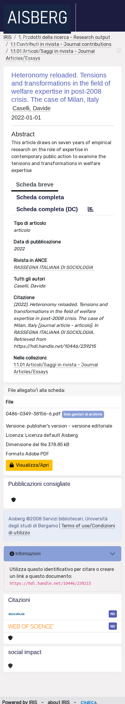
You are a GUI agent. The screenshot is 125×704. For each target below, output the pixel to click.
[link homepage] (39, 19)
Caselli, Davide (31, 108)
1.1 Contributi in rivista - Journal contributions (60, 44)
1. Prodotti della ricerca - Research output (64, 37)
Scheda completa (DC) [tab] (47, 209)
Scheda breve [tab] (34, 184)
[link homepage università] (23, 50)
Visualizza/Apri (31, 465)
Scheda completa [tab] (40, 197)
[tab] (91, 209)
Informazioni (27, 553)
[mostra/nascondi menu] (119, 50)
